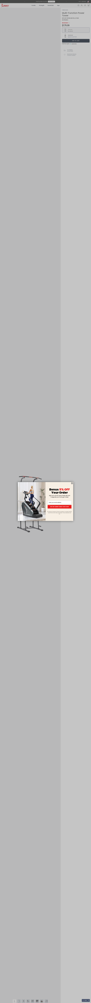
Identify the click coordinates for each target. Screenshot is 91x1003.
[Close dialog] (72, 483)
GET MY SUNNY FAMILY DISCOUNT (59, 507)
